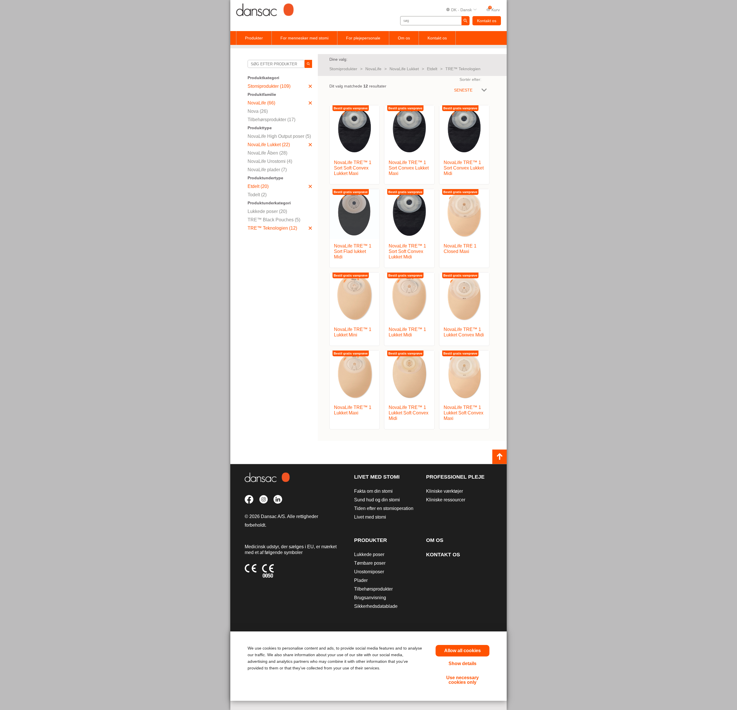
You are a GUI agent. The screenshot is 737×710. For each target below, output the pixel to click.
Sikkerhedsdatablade (376, 606)
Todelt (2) (257, 194)
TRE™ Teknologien (462, 68)
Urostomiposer (369, 571)
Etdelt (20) (258, 186)
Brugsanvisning (370, 597)
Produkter (254, 38)
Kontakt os (486, 20)
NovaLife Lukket (404, 68)
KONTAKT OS (443, 554)
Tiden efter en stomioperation (383, 508)
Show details (462, 663)
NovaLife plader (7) (267, 169)
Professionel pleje (455, 477)
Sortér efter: (470, 79)
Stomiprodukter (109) (269, 86)
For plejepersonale (363, 38)
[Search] (308, 64)
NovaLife (373, 68)
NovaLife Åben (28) (267, 153)
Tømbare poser (369, 563)
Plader (361, 580)
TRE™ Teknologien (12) (272, 228)
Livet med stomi (377, 477)
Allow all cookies (462, 650)
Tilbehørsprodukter (373, 589)
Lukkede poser (369, 554)
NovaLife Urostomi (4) (270, 161)
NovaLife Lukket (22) (269, 144)
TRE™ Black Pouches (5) (274, 219)
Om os (404, 38)
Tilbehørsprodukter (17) (271, 119)
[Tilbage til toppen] (499, 457)
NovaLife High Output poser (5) (279, 136)
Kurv (494, 9)
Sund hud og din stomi (377, 499)
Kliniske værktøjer (444, 491)
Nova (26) (258, 111)
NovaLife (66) (261, 102)
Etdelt (432, 68)
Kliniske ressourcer (445, 499)
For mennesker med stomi (304, 38)
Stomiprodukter (343, 68)
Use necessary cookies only (462, 680)
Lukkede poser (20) (267, 211)
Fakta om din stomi (373, 491)
